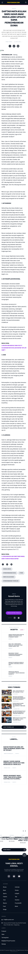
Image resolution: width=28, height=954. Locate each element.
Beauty (5, 903)
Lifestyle (17, 887)
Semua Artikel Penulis (14, 612)
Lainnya (21, 629)
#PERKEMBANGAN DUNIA (9, 572)
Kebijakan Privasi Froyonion (8, 941)
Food (4, 906)
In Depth (17, 893)
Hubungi (4, 944)
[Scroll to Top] (24, 855)
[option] (7, 840)
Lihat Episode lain (8, 727)
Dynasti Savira (8, 41)
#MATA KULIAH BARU (8, 576)
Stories (17, 890)
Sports (5, 893)
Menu (2, 2)
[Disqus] (14, 810)
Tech (4, 900)
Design (4, 909)
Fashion (5, 896)
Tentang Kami (5, 937)
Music (4, 890)
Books (16, 906)
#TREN (21, 572)
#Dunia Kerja (7, 569)
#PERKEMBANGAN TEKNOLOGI (11, 580)
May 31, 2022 (18, 41)
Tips (16, 896)
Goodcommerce (14, 951)
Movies (5, 887)
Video (3, 934)
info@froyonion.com (9, 919)
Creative (17, 900)
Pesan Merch (7, 849)
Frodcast (4, 931)
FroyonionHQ (18, 903)
